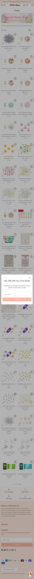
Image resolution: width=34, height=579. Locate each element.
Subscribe (17, 299)
